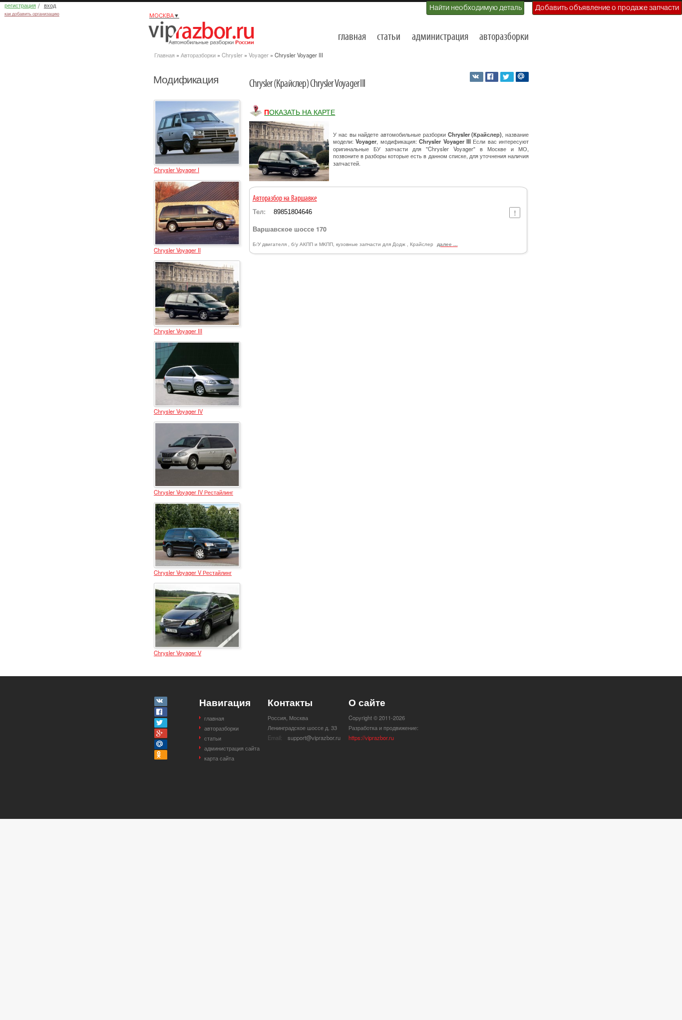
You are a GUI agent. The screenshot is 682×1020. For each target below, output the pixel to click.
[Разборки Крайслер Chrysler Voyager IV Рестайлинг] (197, 426)
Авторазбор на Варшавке (285, 199)
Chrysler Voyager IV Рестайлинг (193, 492)
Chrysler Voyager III (178, 331)
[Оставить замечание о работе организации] (514, 212)
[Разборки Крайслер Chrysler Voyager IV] (197, 346)
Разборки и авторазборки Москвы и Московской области (204, 33)
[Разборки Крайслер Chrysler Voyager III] (197, 265)
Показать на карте (299, 112)
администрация (440, 37)
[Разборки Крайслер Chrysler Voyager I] (197, 104)
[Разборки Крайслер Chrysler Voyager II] (197, 185)
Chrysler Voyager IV (178, 411)
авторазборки (504, 37)
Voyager (259, 55)
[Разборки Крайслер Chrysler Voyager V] (197, 587)
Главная (164, 55)
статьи (388, 37)
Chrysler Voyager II (177, 250)
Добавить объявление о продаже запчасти (607, 7)
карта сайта (219, 758)
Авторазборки (198, 55)
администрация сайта (232, 748)
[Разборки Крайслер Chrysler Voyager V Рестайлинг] (197, 507)
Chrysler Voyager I (176, 170)
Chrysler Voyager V (177, 653)
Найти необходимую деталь (475, 7)
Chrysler (232, 55)
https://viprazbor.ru (371, 738)
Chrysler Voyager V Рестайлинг (193, 572)
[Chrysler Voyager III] (289, 151)
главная (352, 37)
